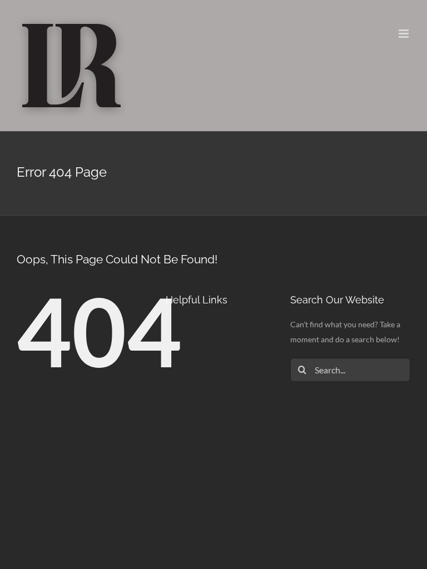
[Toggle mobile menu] (404, 33)
